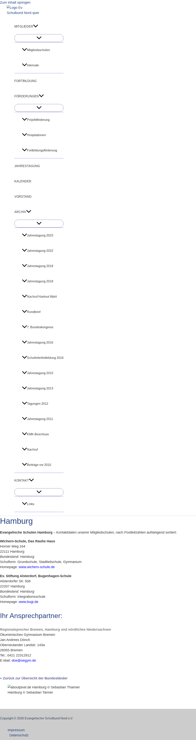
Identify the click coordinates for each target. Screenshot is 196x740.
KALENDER (22, 181)
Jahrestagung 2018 (40, 281)
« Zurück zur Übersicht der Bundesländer (34, 678)
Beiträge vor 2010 (39, 464)
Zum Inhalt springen (15, 2)
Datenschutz (19, 735)
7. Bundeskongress (40, 327)
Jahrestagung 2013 (40, 388)
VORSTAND (23, 196)
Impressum (16, 730)
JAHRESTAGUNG (27, 166)
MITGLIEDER (23, 26)
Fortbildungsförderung (42, 150)
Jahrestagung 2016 (40, 342)
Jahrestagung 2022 (40, 250)
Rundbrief (33, 312)
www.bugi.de (28, 602)
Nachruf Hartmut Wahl (42, 296)
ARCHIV (20, 212)
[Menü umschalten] (39, 38)
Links (30, 504)
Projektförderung (38, 119)
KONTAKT (21, 480)
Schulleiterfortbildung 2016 (45, 357)
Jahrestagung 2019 (40, 266)
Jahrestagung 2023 (40, 235)
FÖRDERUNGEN (26, 96)
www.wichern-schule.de (37, 567)
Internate (33, 65)
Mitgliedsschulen (38, 50)
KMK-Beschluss (38, 434)
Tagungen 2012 (37, 403)
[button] (35, 26)
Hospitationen (36, 135)
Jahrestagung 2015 (40, 373)
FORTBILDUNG (25, 81)
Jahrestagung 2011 (40, 419)
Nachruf (32, 449)
